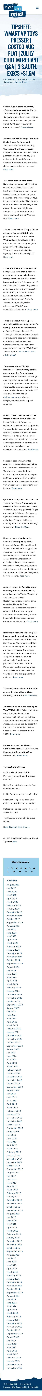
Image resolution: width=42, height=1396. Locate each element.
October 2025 (13, 919)
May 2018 (11, 1142)
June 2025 (12, 933)
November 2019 (14, 1080)
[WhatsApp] (30, 868)
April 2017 (12, 1186)
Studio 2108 (33, 1387)
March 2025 (12, 943)
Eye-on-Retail (21, 82)
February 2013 (14, 1357)
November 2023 (14, 998)
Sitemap (6, 1387)
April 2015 (12, 1268)
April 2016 (12, 1227)
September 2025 (15, 922)
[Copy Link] (32, 871)
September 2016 (15, 1210)
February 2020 (14, 1070)
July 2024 (11, 970)
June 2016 (12, 1220)
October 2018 (13, 1124)
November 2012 (14, 1368)
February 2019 (14, 1111)
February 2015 (14, 1275)
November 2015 (14, 1244)
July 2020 (11, 1052)
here (15, 841)
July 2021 (11, 1011)
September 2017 (15, 1169)
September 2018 (15, 1128)
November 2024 (14, 956)
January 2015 (13, 1279)
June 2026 (12, 891)
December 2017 (14, 1159)
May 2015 (11, 1265)
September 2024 (15, 963)
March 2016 (12, 1231)
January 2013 (13, 1361)
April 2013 (12, 1351)
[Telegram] (34, 868)
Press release (27, 127)
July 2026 (11, 888)
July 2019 (11, 1093)
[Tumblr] (8, 871)
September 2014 (15, 1292)
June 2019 (12, 1097)
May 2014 (11, 1306)
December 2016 (14, 1200)
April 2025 (12, 939)
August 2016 (13, 1213)
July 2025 (11, 929)
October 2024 (13, 960)
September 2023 (15, 1004)
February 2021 (14, 1028)
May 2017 (11, 1183)
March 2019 (12, 1107)
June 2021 (12, 1015)
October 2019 (13, 1083)
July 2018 (11, 1135)
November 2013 (14, 1326)
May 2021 (11, 1018)
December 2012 (14, 1364)
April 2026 (12, 898)
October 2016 (13, 1207)
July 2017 (11, 1176)
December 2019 (14, 1076)
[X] (12, 868)
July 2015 (11, 1258)
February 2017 (14, 1193)
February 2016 (14, 1234)
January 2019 (13, 1114)
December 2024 (14, 953)
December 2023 (14, 994)
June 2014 (12, 1302)
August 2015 (13, 1255)
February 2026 (14, 905)
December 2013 (14, 1323)
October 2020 (13, 1042)
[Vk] (20, 871)
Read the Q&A (22, 527)
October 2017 (13, 1165)
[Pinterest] (14, 871)
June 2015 (12, 1261)
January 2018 (13, 1155)
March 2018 (12, 1148)
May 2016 (11, 1224)
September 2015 (15, 1251)
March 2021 (12, 1025)
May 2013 (11, 1347)
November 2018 (14, 1121)
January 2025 (13, 950)
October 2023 (13, 1001)
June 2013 (12, 1344)
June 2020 (12, 1056)
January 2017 (13, 1196)
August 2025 (13, 926)
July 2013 (11, 1340)
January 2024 (13, 991)
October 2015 (13, 1248)
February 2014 (14, 1316)
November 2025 (14, 915)
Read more (8, 169)
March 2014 (12, 1313)
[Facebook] (8, 868)
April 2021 (12, 1022)
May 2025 (11, 936)
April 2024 (12, 980)
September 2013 (15, 1333)
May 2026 (11, 895)
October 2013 (13, 1330)
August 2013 (13, 1337)
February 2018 (14, 1152)
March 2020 (12, 1066)
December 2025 (14, 912)
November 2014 (14, 1285)
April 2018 (12, 1145)
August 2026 (13, 884)
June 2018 (12, 1138)
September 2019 (15, 1087)
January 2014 (13, 1320)
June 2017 (12, 1179)
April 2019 (12, 1104)
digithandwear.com (12, 397)
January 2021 (13, 1032)
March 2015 (12, 1272)
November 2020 (14, 1039)
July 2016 (11, 1217)
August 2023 (13, 1008)
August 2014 (13, 1296)
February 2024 (14, 987)
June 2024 (12, 974)
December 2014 (14, 1282)
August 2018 (13, 1131)
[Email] (26, 871)
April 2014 (12, 1309)
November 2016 (14, 1203)
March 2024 (12, 984)
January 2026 (13, 908)
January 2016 (13, 1237)
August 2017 (13, 1172)
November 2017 (14, 1162)
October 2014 (13, 1289)
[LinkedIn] (26, 868)
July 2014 (11, 1299)
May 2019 (11, 1100)
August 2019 (13, 1090)
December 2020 (14, 1035)
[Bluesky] (17, 868)
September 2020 (15, 1046)
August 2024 (13, 967)
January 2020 (13, 1073)
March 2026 (12, 902)
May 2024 (11, 977)
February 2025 (14, 946)
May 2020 (11, 1059)
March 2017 (12, 1189)
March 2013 (12, 1354)
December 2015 (14, 1241)
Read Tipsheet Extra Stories (16, 827)
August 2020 (13, 1049)
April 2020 (12, 1063)
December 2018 (14, 1117)
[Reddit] (21, 868)
